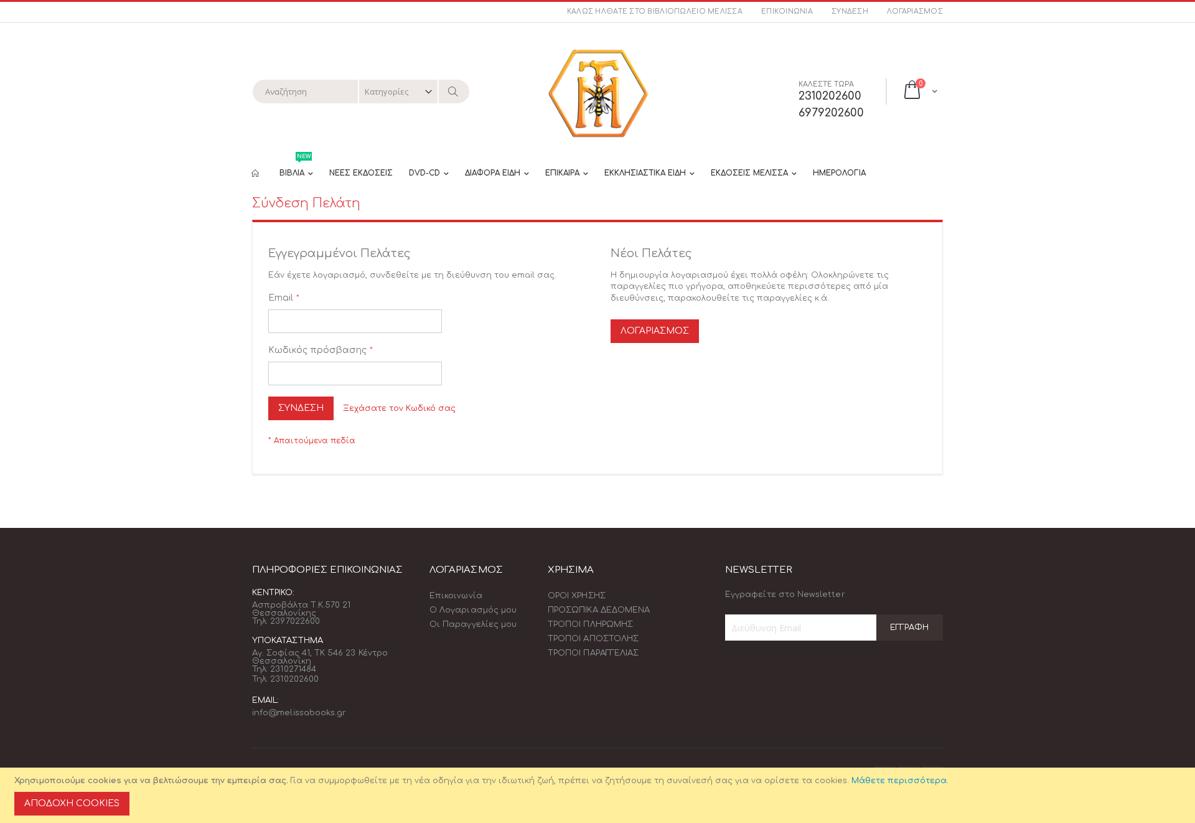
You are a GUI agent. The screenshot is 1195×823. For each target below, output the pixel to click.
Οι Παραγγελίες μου (473, 624)
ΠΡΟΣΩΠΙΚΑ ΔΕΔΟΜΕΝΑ (599, 610)
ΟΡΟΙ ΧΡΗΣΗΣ (577, 595)
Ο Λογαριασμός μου (473, 610)
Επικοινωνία (787, 11)
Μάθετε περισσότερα (899, 780)
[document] (599, 795)
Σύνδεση (850, 11)
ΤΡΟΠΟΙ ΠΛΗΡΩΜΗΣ (590, 624)
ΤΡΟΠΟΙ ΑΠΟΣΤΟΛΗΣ (593, 638)
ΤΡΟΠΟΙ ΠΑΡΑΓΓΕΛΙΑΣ (593, 653)
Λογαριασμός (915, 11)
